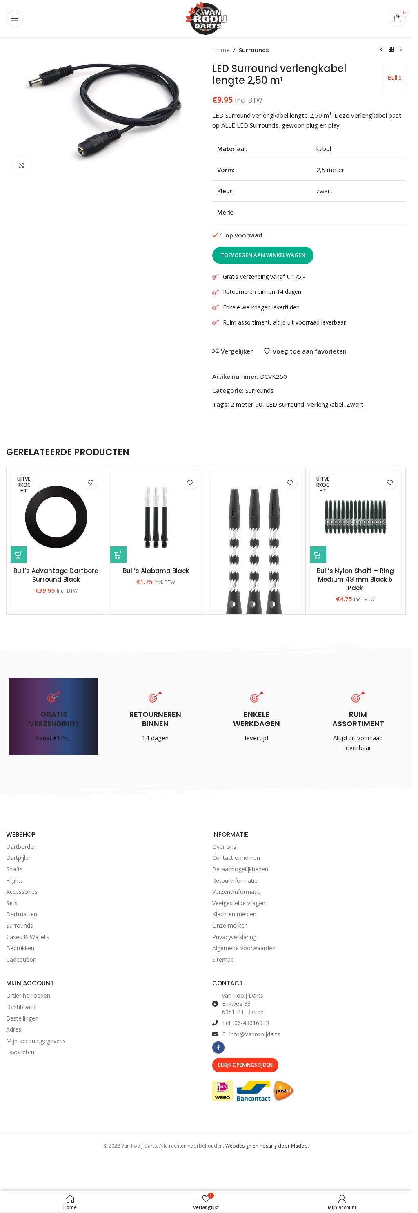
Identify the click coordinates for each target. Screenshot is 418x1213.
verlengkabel (325, 404)
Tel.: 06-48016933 (245, 1023)
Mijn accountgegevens (36, 1041)
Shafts (14, 869)
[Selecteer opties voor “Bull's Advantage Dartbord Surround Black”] (19, 554)
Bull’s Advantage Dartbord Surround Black (56, 575)
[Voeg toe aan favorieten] (90, 482)
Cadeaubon (21, 959)
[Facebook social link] (218, 1047)
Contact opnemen (236, 858)
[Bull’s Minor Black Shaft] (255, 559)
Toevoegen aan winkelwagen (262, 255)
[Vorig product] (381, 50)
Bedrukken (20, 948)
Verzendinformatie (236, 891)
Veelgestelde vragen (238, 903)
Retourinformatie (235, 880)
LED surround (285, 404)
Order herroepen (28, 995)
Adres (13, 1029)
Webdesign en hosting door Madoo (266, 1145)
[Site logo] (206, 17)
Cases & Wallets (27, 937)
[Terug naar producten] (391, 50)
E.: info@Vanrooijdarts (251, 1034)
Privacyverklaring (234, 937)
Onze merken (230, 925)
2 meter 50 (246, 404)
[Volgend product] (401, 50)
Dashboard (21, 1007)
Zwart (355, 404)
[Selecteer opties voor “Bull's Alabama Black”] (118, 554)
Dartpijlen (19, 858)
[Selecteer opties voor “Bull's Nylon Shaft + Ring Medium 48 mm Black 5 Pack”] (318, 554)
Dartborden (21, 846)
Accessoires (22, 891)
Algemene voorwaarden (244, 948)
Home (221, 50)
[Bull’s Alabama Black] (155, 516)
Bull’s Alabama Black (156, 570)
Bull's (394, 77)
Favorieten (20, 1052)
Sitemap (223, 959)
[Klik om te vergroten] (21, 165)
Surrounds (254, 50)
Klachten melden (234, 914)
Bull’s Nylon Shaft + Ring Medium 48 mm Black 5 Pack (355, 579)
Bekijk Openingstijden (245, 1064)
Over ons (224, 846)
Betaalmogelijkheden (240, 869)
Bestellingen (22, 1018)
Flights (14, 880)
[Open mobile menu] (14, 18)
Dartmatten (21, 914)
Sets (12, 903)
